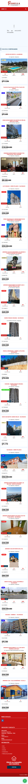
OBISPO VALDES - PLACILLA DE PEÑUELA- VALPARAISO (14, 582)
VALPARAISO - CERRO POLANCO (14, 449)
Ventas (3, 748)
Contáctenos (5, 751)
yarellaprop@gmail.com (6, 739)
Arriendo (4, 749)
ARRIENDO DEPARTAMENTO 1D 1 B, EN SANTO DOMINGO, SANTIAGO (14, 648)
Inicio (3, 746)
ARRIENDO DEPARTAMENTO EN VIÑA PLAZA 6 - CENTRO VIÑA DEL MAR (14, 285)
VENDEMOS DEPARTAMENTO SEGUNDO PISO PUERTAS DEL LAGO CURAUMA (14, 154)
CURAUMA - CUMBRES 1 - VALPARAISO (14, 614)
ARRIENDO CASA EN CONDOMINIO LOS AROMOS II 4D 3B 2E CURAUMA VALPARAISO (14, 252)
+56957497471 (4, 736)
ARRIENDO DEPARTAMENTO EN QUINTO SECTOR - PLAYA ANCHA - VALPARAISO (14, 516)
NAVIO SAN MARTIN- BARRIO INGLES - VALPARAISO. (14, 416)
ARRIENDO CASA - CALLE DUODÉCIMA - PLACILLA (14, 680)
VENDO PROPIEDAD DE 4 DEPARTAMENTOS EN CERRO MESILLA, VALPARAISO (14, 220)
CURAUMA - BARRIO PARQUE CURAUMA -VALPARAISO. (14, 384)
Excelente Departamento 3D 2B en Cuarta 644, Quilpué (14, 88)
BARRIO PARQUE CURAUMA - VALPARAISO (14, 318)
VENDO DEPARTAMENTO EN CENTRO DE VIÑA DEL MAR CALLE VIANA (14, 121)
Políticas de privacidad (7, 753)
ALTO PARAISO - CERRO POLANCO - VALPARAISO (14, 186)
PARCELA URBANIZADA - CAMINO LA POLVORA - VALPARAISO (14, 351)
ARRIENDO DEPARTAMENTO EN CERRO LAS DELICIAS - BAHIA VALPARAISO (14, 483)
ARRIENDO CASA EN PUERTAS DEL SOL (14, 548)
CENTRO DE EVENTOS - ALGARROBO (14, 54)
